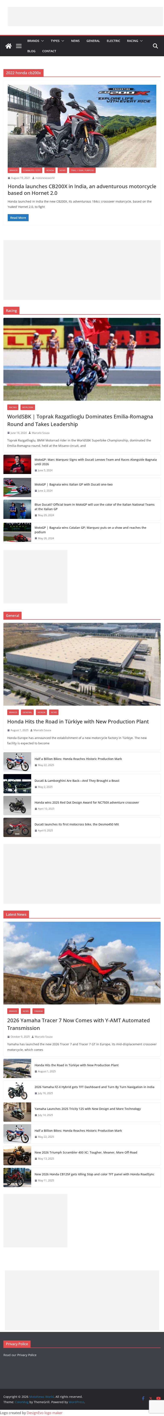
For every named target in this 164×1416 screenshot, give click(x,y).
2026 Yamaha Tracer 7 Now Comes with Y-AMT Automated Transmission (78, 1024)
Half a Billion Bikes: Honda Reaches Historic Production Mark (78, 759)
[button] (41, 41)
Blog (31, 51)
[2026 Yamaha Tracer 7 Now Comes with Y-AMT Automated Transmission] (82, 963)
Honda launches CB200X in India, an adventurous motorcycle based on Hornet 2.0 (82, 189)
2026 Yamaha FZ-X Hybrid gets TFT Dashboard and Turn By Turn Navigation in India (94, 1087)
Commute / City (32, 170)
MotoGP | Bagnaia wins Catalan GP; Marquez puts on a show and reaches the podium (90, 530)
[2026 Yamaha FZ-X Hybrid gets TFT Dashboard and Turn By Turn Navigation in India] (17, 1090)
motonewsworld (44, 178)
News (75, 41)
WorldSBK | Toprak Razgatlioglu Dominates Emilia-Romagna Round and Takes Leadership (80, 420)
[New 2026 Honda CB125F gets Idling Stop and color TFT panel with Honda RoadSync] (17, 1177)
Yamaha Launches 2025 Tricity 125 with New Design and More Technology (88, 1109)
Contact (49, 51)
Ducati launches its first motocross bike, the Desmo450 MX (77, 824)
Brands (33, 41)
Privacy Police (27, 1355)
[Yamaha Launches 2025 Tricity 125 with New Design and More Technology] (17, 1112)
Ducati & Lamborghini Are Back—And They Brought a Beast (77, 781)
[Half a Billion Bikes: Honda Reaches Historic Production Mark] (17, 762)
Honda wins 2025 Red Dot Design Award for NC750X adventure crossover (87, 802)
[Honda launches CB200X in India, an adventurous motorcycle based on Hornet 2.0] (82, 126)
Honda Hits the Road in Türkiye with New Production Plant (78, 721)
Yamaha (38, 1011)
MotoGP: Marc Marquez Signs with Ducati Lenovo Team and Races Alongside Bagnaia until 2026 (96, 462)
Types (55, 41)
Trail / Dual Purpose (82, 170)
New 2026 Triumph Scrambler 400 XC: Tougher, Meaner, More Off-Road (86, 1152)
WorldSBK (27, 407)
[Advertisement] (85, 16)
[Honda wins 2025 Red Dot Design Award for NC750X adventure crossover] (17, 805)
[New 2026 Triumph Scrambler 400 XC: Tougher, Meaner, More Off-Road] (17, 1155)
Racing (132, 41)
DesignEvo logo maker (45, 1412)
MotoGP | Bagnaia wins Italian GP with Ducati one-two (74, 484)
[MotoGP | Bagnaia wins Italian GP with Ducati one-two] (17, 487)
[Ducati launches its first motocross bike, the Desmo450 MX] (17, 827)
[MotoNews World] (8, 46)
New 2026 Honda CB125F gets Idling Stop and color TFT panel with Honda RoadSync (94, 1174)
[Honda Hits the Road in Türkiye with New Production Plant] (82, 664)
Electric (113, 41)
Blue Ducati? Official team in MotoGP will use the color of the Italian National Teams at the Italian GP (95, 506)
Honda (50, 170)
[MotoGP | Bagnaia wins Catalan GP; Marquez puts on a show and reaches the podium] (17, 533)
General (93, 41)
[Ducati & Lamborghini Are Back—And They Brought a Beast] (17, 783)
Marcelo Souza (41, 433)
